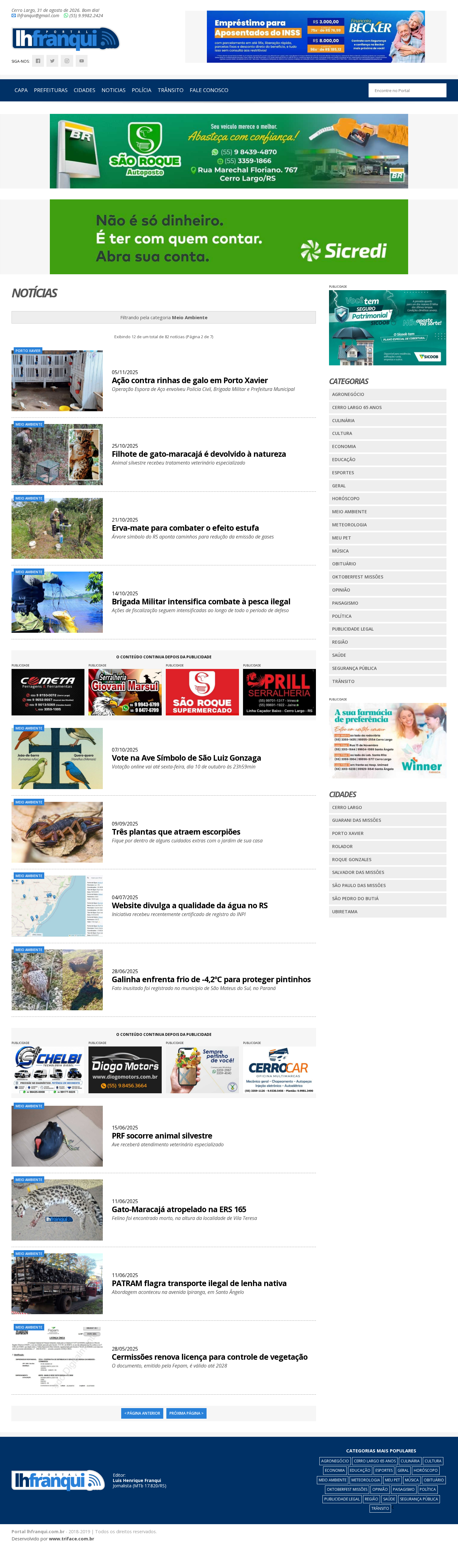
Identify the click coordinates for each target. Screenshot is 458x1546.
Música (340, 551)
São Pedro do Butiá (355, 898)
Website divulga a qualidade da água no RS (190, 905)
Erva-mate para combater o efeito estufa (185, 527)
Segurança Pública (354, 668)
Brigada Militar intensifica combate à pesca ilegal (201, 601)
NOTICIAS (114, 90)
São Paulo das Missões (359, 885)
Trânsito (343, 681)
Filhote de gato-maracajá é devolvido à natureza (199, 453)
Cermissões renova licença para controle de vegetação (210, 1356)
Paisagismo (345, 603)
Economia (344, 446)
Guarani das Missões (356, 820)
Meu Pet (341, 538)
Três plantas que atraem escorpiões (176, 831)
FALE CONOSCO (209, 90)
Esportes (343, 473)
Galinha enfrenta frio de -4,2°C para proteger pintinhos (211, 979)
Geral (339, 486)
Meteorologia (349, 525)
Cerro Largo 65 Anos (357, 407)
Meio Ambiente (349, 512)
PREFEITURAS (51, 90)
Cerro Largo (347, 807)
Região (340, 642)
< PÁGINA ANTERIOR (142, 1413)
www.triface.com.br (71, 1539)
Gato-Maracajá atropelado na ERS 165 (179, 1209)
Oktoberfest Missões (357, 577)
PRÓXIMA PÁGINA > (186, 1413)
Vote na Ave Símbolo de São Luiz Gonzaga (186, 757)
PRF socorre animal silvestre (162, 1135)
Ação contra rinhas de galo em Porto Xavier (190, 380)
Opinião (341, 590)
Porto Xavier (348, 833)
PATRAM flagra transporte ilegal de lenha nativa (199, 1283)
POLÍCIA (141, 90)
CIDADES (84, 90)
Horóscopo (346, 498)
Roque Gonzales (351, 859)
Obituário (344, 564)
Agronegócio (348, 394)
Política (341, 616)
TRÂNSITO (171, 90)
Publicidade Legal (353, 629)
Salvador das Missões (358, 872)
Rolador (342, 846)
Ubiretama (344, 911)
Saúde (339, 655)
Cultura (342, 433)
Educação (343, 459)
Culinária (343, 420)
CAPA (21, 90)
